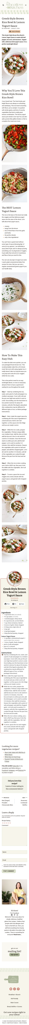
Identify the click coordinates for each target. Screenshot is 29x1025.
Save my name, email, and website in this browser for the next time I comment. (15, 865)
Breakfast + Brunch (14, 994)
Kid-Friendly (14, 998)
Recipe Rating (6, 820)
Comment (5, 825)
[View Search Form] (3, 5)
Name (4, 852)
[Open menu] (25, 5)
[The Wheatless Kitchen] (14, 5)
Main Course (14, 1002)
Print (8, 604)
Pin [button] (15, 604)
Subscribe (16, 766)
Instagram (12, 770)
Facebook (5, 770)
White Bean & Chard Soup (12, 757)
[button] (11, 598)
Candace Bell (6, 28)
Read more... (18, 934)
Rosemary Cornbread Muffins (24, 801)
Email (4, 860)
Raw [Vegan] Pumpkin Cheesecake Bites (7, 801)
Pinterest (21, 770)
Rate (22, 604)
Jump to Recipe (15, 31)
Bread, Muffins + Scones (14, 1006)
